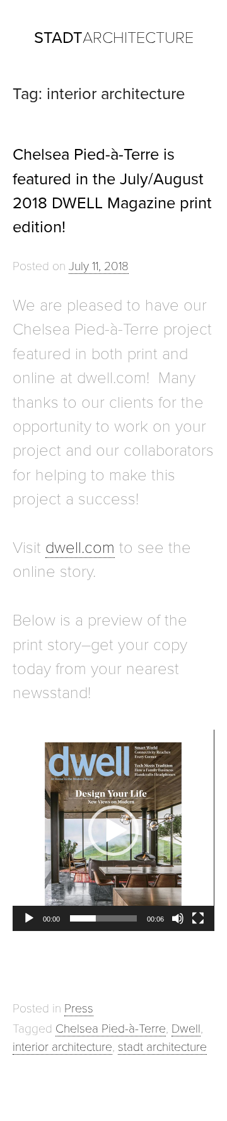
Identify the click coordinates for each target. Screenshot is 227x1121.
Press (78, 1008)
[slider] (103, 918)
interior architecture (62, 1047)
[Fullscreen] (198, 918)
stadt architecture (162, 1047)
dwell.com (80, 547)
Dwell (186, 1028)
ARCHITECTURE (114, 37)
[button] (113, 830)
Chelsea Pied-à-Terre (110, 1028)
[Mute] (178, 918)
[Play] (29, 918)
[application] (113, 830)
